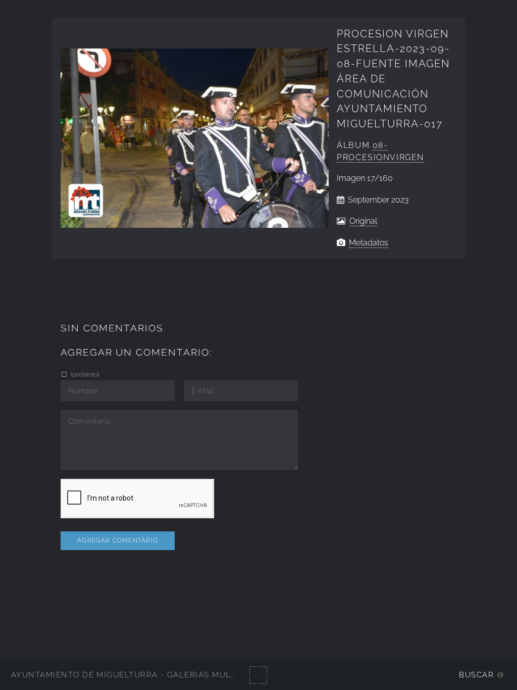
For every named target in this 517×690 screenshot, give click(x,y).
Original (363, 221)
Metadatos (368, 243)
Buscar (476, 674)
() (84, 374)
